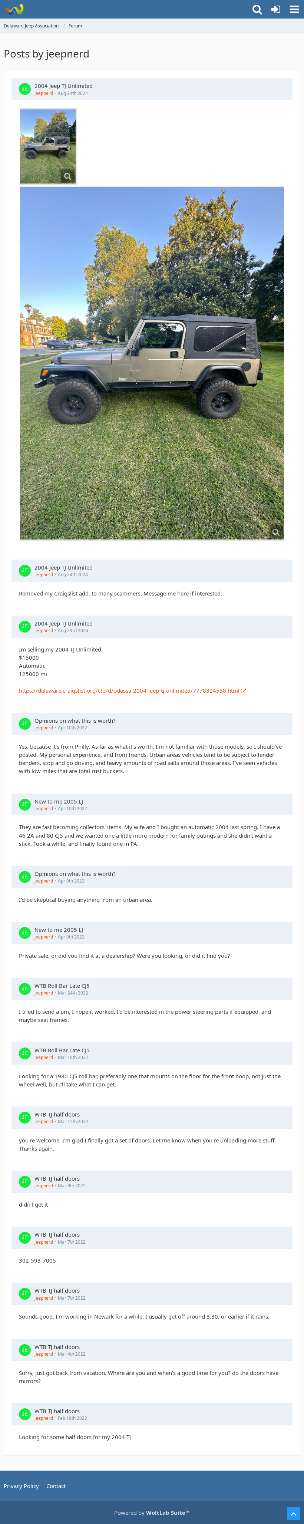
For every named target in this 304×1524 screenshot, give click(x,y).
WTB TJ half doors (57, 1114)
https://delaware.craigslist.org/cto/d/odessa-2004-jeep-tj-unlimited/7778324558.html (129, 690)
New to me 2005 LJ (58, 801)
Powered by (152, 1512)
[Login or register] (275, 9)
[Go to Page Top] (293, 1513)
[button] (294, 9)
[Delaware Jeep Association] (14, 9)
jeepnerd (43, 93)
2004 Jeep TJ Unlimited (63, 85)
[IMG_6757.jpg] (48, 146)
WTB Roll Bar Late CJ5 (62, 985)
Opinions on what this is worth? (75, 720)
